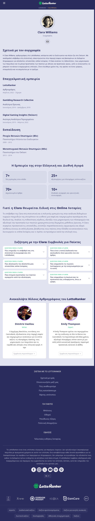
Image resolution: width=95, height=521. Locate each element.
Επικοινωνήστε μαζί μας (47, 382)
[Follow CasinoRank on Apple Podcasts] (61, 469)
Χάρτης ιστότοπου (47, 394)
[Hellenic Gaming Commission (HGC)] (8, 498)
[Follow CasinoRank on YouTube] (50, 469)
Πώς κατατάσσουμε (47, 390)
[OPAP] (20, 498)
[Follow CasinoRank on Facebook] (33, 469)
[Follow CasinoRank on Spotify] (55, 469)
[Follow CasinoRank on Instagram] (38, 469)
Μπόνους (47, 410)
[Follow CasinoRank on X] (44, 469)
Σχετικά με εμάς (47, 378)
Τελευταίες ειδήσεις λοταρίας (47, 439)
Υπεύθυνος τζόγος (47, 419)
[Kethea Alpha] (53, 498)
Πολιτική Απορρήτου (47, 423)
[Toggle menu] (4, 3)
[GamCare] (71, 498)
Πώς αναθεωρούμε (47, 386)
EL (46, 476)
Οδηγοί (47, 414)
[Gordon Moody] (37, 498)
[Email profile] (47, 41)
